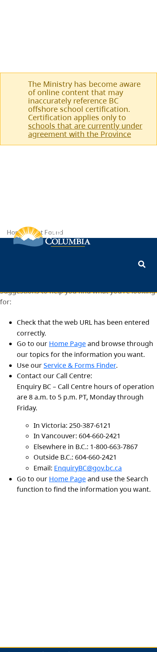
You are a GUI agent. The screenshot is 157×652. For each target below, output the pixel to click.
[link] (140, 84)
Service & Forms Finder (80, 365)
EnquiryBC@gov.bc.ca (88, 468)
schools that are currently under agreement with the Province (85, 130)
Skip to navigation (3, 272)
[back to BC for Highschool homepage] (52, 237)
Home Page (67, 343)
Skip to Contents (3, 272)
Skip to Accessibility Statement (3, 276)
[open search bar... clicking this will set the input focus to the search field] (142, 264)
